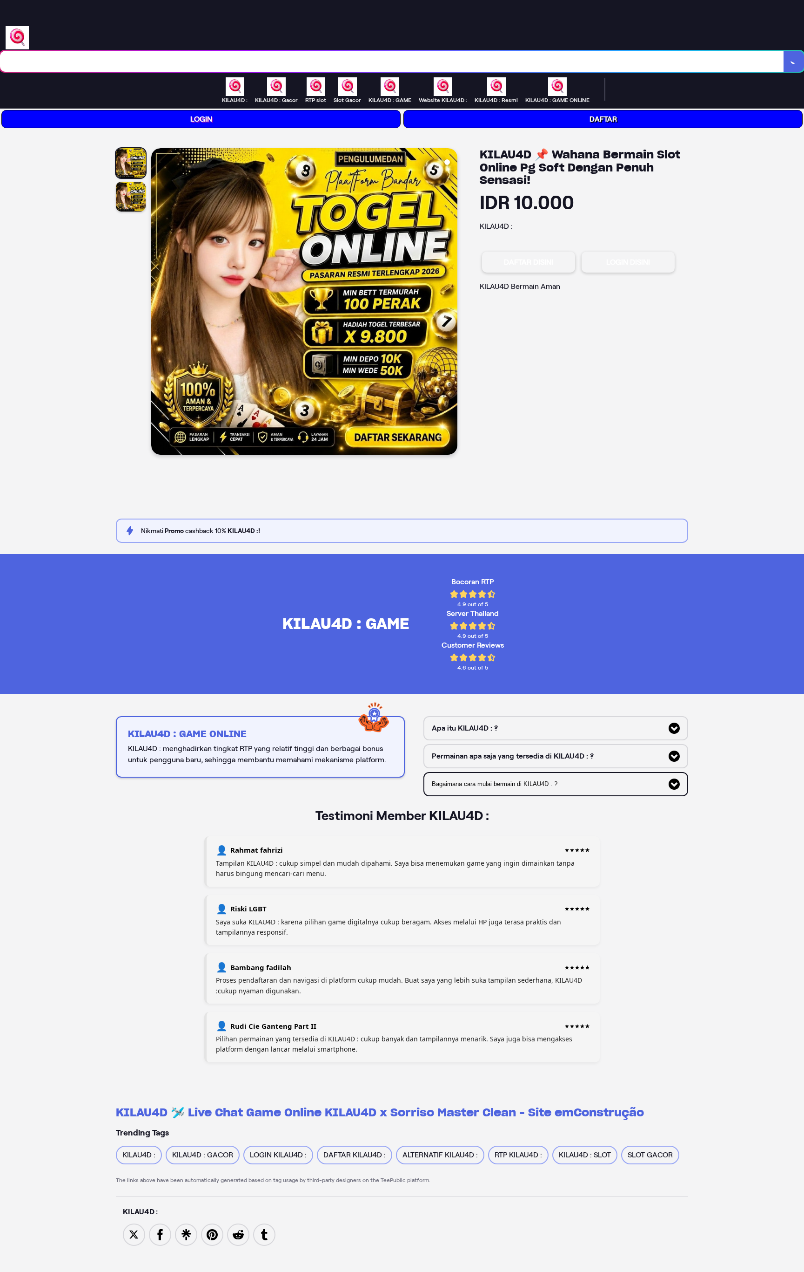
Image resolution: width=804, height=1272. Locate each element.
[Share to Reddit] (238, 1234)
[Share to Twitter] (134, 1234)
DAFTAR (603, 119)
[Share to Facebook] (160, 1234)
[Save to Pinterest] (212, 1234)
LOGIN (201, 119)
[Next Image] (449, 303)
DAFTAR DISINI (528, 262)
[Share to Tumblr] (264, 1234)
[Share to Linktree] (186, 1234)
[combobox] (392, 61)
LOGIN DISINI (628, 262)
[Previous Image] (158, 303)
